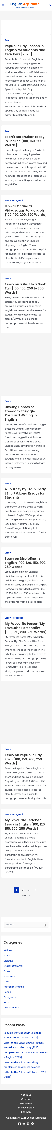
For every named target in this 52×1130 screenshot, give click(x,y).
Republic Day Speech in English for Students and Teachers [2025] (25, 50)
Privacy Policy (26, 1107)
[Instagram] (28, 1123)
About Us (26, 1094)
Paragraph (17, 200)
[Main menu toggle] (3, 5)
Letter (7, 981)
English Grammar (13, 966)
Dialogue (8, 960)
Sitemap (26, 1112)
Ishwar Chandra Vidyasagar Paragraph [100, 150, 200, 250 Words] (26, 210)
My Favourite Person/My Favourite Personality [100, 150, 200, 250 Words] (26, 627)
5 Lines (7, 955)
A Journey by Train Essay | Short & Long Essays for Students (25, 493)
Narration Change (14, 986)
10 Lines (8, 950)
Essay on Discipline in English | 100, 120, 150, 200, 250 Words (25, 562)
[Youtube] (24, 1123)
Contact (26, 1099)
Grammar (9, 976)
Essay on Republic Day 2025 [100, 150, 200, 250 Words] (23, 759)
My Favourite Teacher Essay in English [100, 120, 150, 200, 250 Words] (25, 824)
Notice (7, 992)
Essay (8, 40)
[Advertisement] (26, 366)
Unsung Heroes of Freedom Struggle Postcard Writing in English (21, 413)
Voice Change (11, 1007)
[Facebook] (19, 1123)
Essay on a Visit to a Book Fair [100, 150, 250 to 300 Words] (25, 288)
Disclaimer (26, 1103)
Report (8, 1002)
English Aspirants (36, 1117)
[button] (50, 5)
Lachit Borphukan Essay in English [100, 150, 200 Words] (24, 141)
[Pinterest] (32, 1123)
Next (26, 895)
